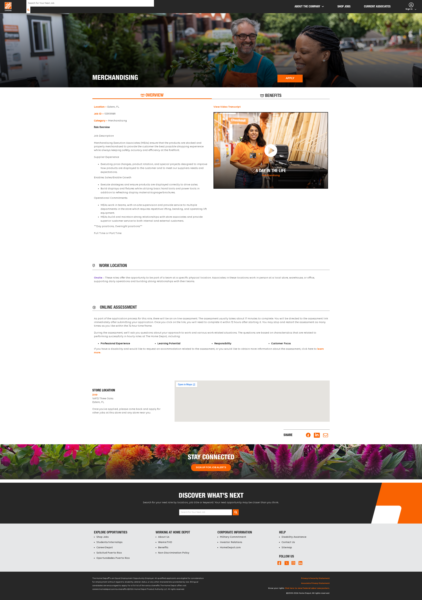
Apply (290, 78)
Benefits (163, 547)
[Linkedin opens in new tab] (316, 435)
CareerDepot (104, 547)
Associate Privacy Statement (315, 583)
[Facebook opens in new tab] (308, 435)
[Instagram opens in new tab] (293, 563)
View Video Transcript (227, 107)
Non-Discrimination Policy (173, 553)
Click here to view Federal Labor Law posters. (307, 588)
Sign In (409, 9)
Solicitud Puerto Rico (109, 553)
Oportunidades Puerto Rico (113, 558)
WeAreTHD (165, 542)
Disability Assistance (294, 537)
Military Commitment (233, 537)
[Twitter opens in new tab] (286, 563)
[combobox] (90, 3)
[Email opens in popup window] (325, 435)
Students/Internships (109, 542)
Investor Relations (231, 542)
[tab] (152, 95)
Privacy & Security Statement (315, 578)
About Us (163, 537)
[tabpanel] (211, 171)
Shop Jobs (102, 537)
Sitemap (287, 547)
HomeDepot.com (230, 547)
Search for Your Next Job (193, 512)
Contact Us (288, 542)
